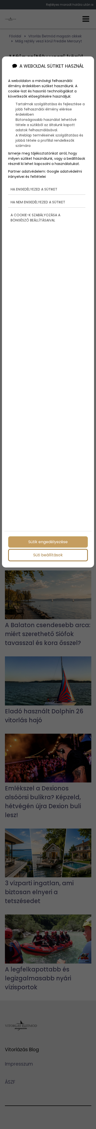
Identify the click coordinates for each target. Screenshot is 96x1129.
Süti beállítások (48, 555)
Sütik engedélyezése (48, 542)
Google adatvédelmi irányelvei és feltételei (45, 174)
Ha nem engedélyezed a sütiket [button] (38, 202)
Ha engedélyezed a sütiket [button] (34, 189)
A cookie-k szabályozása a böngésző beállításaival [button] (35, 218)
